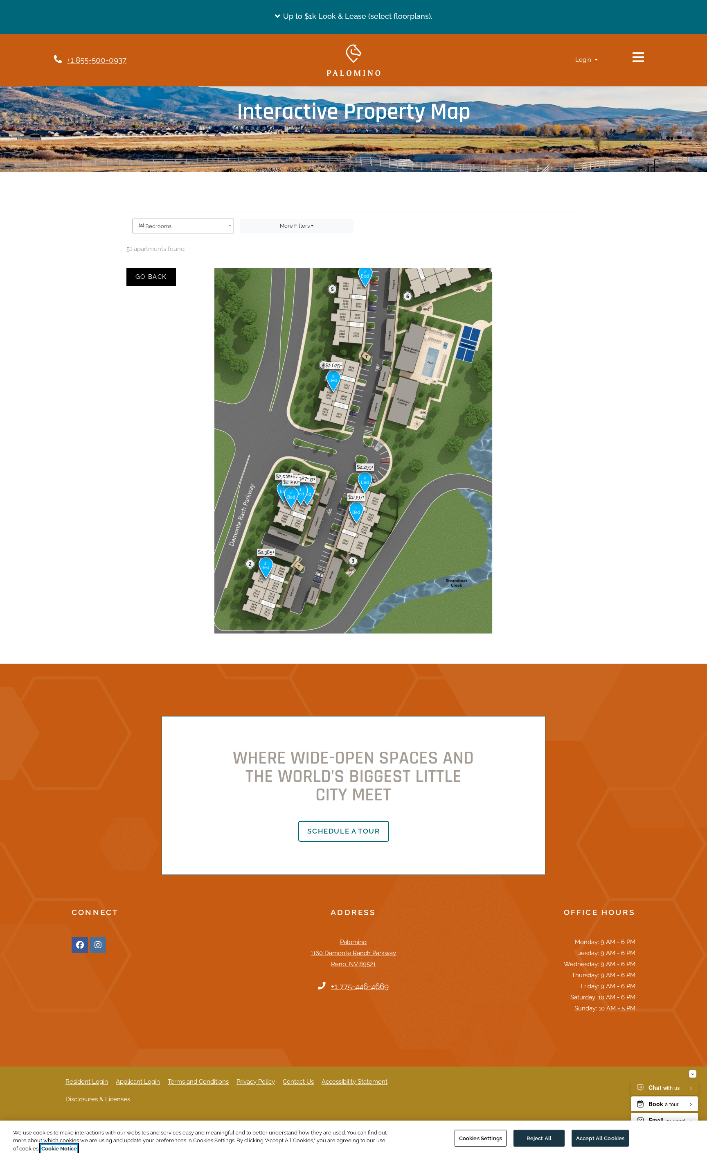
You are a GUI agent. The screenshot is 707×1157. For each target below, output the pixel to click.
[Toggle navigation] (638, 57)
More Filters (295, 226)
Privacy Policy (255, 1081)
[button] (353, 16)
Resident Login (86, 1081)
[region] (353, 1139)
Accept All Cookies (600, 1138)
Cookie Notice (59, 1149)
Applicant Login (138, 1081)
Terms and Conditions (198, 1081)
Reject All (539, 1138)
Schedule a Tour (343, 831)
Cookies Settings (480, 1138)
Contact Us (298, 1081)
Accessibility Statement (354, 1081)
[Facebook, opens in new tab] (80, 945)
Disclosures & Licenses (97, 1099)
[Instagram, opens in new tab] (98, 945)
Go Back (155, 276)
